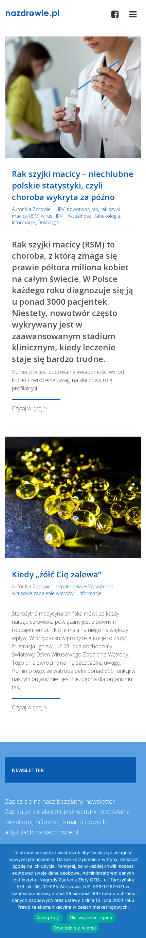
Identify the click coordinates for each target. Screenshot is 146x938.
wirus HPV (51, 216)
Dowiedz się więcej (75, 928)
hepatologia (69, 586)
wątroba (104, 586)
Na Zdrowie (38, 209)
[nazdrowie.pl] (32, 13)
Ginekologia (107, 216)
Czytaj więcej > (29, 408)
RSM (34, 216)
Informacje (23, 222)
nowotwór (78, 209)
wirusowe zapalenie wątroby (42, 593)
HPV (60, 209)
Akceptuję (48, 917)
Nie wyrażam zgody (91, 917)
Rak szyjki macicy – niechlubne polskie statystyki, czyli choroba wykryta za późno (72, 185)
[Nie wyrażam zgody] (137, 891)
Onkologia (48, 222)
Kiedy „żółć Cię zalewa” (57, 574)
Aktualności (80, 216)
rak (94, 209)
